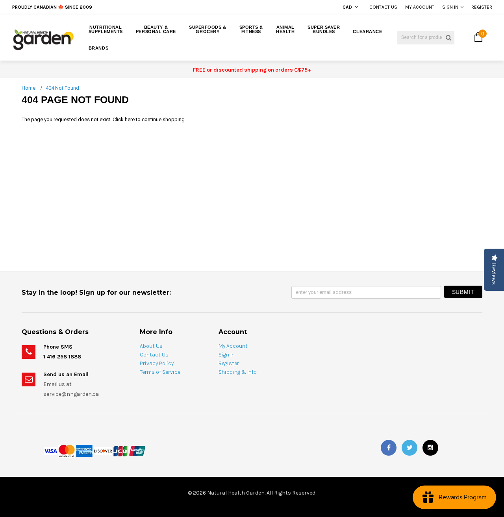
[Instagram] (430, 448)
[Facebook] (389, 448)
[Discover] (103, 450)
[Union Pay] (137, 450)
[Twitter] (409, 448)
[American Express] (84, 450)
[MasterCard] (66, 450)
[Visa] (50, 450)
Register (481, 7)
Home (28, 88)
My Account (419, 7)
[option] (95, 7)
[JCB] (120, 450)
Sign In (450, 7)
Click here (124, 119)
